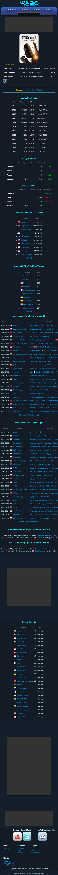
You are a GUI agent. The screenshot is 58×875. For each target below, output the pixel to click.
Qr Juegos (16, 365)
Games (20, 852)
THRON (15, 379)
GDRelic (15, 325)
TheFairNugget (18, 390)
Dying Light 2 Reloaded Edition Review (43, 486)
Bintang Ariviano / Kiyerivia (22, 489)
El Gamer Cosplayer (19, 461)
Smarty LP (26, 297)
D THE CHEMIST (18, 336)
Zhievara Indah (22, 645)
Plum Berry (16, 372)
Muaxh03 (24, 222)
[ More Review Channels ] (29, 521)
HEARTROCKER (26, 254)
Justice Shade (18, 368)
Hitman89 (16, 507)
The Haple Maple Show (21, 339)
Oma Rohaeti (21, 638)
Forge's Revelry (18, 446)
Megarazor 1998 (18, 404)
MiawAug (24, 251)
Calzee (15, 504)
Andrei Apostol (22, 702)
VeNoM (15, 436)
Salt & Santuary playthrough (40, 361)
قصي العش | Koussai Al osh (26, 681)
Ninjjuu (15, 500)
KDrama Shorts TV (23, 652)
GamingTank (17, 453)
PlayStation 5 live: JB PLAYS (40, 336)
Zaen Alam (20, 656)
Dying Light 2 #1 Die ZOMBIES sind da (43, 379)
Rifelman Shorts (22, 695)
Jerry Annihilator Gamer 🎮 (22, 354)
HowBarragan (28, 301)
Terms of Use (35, 852)
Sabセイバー (21, 663)
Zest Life (20, 713)
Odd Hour (16, 468)
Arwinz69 (20, 649)
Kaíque (19, 684)
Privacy (33, 850)
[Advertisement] (29, 24)
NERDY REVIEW (18, 475)
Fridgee (15, 358)
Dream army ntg (22, 710)
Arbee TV (20, 634)
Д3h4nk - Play (17, 518)
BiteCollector (17, 332)
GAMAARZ (16, 439)
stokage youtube (29, 290)
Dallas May (16, 397)
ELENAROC (21, 677)
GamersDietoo (28, 283)
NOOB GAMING (28, 294)
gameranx (24, 233)
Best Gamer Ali (26, 243)
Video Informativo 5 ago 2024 (40, 365)
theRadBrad (25, 240)
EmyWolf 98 (21, 717)
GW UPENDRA (22, 699)
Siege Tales (25, 226)
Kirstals (15, 407)
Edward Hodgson (19, 361)
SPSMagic (16, 411)
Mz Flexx (16, 386)
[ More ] (29, 258)
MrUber (25, 279)
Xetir (14, 393)
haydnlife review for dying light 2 (41, 475)
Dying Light (25, 236)
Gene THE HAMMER (20, 329)
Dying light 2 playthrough (38, 375)
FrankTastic (17, 347)
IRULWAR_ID (21, 667)
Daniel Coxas (27, 276)
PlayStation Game (36, 393)
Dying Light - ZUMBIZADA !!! (40, 497)
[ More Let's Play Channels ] (29, 415)
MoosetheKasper (19, 383)
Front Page (7, 848)
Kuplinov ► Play (26, 229)
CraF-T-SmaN (17, 450)
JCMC (15, 486)
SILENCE (16, 514)
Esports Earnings (9, 863)
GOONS (15, 478)
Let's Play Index (9, 865)
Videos (39, 90)
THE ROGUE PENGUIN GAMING (24, 400)
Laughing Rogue (18, 511)
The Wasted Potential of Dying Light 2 (43, 454)
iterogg (19, 674)
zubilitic (15, 493)
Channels (30, 90)
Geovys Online (22, 688)
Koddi (19, 660)
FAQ (32, 848)
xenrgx (15, 482)
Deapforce (20, 691)
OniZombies (25, 247)
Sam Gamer (17, 464)
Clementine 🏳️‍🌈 (28, 308)
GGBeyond (7, 861)
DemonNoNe (17, 443)
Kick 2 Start (21, 670)
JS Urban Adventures (20, 343)
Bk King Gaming (22, 706)
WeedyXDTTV (17, 375)
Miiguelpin (20, 641)
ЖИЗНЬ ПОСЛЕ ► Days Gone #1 (42, 464)
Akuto (15, 432)
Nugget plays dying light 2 (39, 390)
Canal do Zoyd (18, 497)
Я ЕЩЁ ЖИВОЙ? (36, 432)
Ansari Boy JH (21, 631)
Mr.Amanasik (17, 457)
